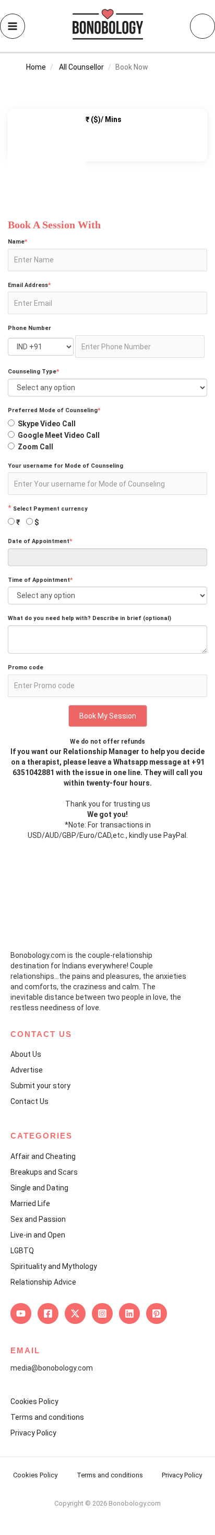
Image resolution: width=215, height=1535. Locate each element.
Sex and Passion (38, 1219)
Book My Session (107, 716)
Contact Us (29, 1101)
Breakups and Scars (44, 1172)
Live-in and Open (37, 1235)
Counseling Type (33, 371)
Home (36, 67)
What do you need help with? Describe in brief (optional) (89, 618)
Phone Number (29, 328)
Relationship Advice (43, 1282)
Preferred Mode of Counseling (54, 410)
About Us (25, 1054)
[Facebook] (48, 1313)
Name (18, 241)
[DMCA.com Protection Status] (107, 1513)
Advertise (26, 1070)
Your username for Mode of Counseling (65, 465)
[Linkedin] (129, 1313)
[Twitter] (75, 1313)
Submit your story (40, 1085)
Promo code (25, 667)
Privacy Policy (33, 1433)
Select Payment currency (50, 508)
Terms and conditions (47, 1417)
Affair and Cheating (43, 1156)
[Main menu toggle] (12, 26)
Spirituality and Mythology (53, 1266)
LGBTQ (22, 1250)
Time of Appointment (40, 580)
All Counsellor (81, 67)
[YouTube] (20, 1313)
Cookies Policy (34, 1401)
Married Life (30, 1203)
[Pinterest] (156, 1313)
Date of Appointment (40, 541)
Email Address (29, 285)
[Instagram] (102, 1313)
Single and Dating (39, 1188)
